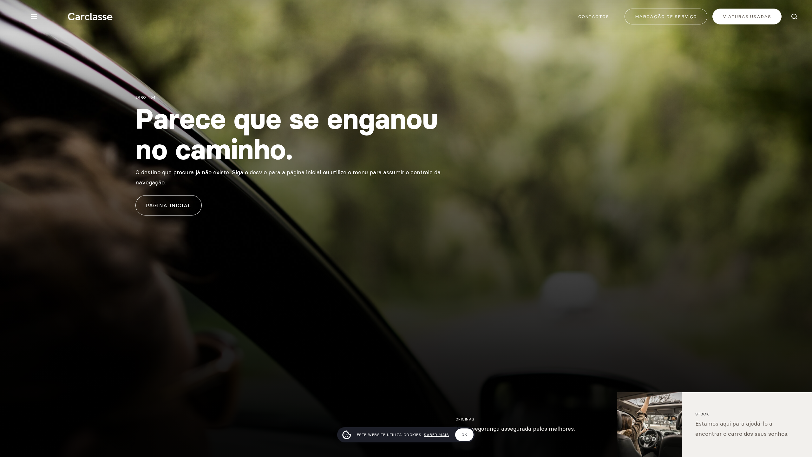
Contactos (593, 16)
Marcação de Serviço (666, 16)
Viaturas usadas (747, 16)
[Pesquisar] (794, 16)
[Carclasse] (90, 16)
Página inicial (168, 205)
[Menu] (34, 16)
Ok (464, 434)
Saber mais (436, 434)
